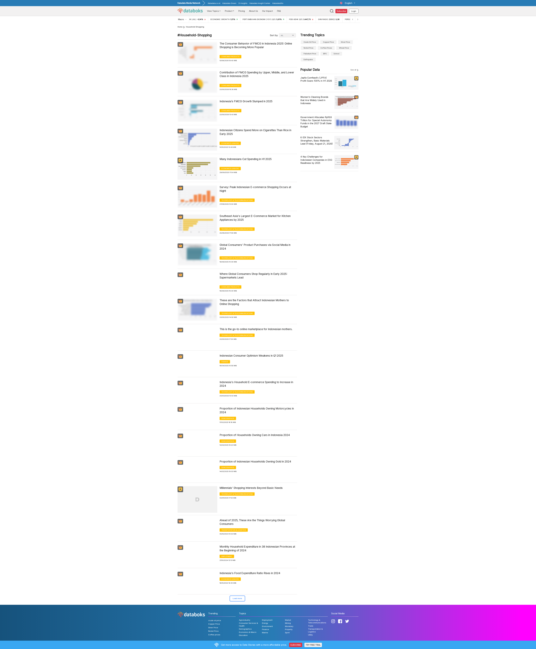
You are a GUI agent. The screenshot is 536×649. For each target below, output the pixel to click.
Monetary (289, 626)
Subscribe (341, 11)
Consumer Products (230, 57)
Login (353, 11)
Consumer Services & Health (248, 624)
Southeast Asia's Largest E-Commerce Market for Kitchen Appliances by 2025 (255, 217)
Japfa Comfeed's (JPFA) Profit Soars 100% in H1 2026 (316, 79)
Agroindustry (244, 620)
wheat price (344, 48)
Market (288, 620)
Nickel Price (308, 48)
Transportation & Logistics (233, 530)
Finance (224, 362)
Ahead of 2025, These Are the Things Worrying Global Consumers (252, 522)
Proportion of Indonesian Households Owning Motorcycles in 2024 (257, 410)
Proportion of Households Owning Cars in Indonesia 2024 (255, 435)
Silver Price (345, 42)
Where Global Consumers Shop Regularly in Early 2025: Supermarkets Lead (253, 275)
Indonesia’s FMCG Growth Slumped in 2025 (246, 101)
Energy (265, 623)
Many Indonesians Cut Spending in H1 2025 (246, 159)
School (336, 54)
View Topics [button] (213, 11)
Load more (237, 598)
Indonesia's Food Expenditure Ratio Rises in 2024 (250, 573)
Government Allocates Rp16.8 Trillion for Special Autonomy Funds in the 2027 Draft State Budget (316, 122)
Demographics (227, 418)
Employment (226, 556)
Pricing (241, 11)
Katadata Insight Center (260, 3)
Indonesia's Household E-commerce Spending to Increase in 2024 (256, 384)
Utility (310, 635)
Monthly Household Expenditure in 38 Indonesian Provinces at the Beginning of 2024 (257, 548)
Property (288, 629)
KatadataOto (277, 3)
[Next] (357, 19)
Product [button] (228, 11)
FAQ (279, 11)
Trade (310, 626)
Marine (265, 632)
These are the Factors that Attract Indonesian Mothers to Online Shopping (254, 302)
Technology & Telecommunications (237, 200)
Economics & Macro (230, 143)
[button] (347, 3)
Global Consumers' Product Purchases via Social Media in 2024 (255, 246)
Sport (287, 632)
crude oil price (310, 42)
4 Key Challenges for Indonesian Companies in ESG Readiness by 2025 (316, 159)
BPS (325, 54)
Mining (288, 623)
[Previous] (352, 19)
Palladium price (310, 54)
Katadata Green (229, 3)
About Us (253, 11)
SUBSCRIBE (295, 645)
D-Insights (243, 3)
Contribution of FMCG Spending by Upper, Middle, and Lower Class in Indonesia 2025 (257, 74)
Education (243, 635)
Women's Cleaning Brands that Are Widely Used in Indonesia (314, 100)
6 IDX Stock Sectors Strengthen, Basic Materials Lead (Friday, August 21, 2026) (316, 140)
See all (353, 70)
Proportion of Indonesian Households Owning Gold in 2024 (255, 461)
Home (180, 27)
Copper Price (328, 42)
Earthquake (308, 59)
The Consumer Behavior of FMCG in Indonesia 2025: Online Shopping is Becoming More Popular (256, 45)
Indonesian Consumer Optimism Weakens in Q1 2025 (251, 355)
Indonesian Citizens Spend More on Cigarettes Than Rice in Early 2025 (255, 132)
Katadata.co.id (214, 3)
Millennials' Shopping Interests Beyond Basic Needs (251, 488)
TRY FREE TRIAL (313, 645)
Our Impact (267, 11)
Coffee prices (326, 48)
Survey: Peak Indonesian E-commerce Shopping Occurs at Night (255, 189)
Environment (267, 626)
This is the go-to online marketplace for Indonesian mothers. (256, 329)
